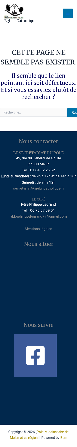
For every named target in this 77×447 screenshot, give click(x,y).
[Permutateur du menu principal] (68, 13)
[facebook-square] (38, 355)
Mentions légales (38, 229)
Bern (63, 438)
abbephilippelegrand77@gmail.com (38, 216)
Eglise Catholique (20, 20)
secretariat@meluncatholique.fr (38, 188)
